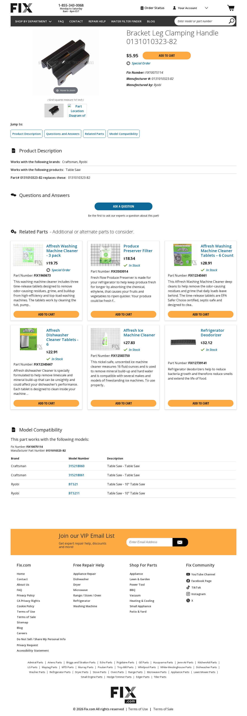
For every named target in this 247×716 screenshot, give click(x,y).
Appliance (136, 573)
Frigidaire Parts (125, 662)
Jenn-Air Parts (185, 662)
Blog (151, 21)
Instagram (198, 594)
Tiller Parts (160, 677)
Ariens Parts (55, 662)
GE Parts (144, 662)
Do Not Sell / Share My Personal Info (40, 639)
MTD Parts (68, 667)
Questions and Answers (63, 134)
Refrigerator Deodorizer (212, 332)
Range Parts (135, 672)
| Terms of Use (137, 709)
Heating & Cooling (142, 600)
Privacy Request (27, 645)
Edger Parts (143, 677)
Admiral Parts (35, 662)
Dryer (77, 584)
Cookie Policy (25, 606)
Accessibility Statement (33, 650)
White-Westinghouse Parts (176, 667)
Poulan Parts (105, 667)
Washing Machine (85, 606)
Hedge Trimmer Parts (119, 677)
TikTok (196, 587)
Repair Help (97, 21)
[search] (231, 21)
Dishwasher (81, 579)
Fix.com (24, 565)
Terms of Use (26, 611)
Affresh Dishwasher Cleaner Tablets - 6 (62, 337)
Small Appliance (140, 606)
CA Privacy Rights (28, 600)
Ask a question (123, 206)
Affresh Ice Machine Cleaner (139, 332)
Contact (76, 21)
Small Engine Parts (91, 677)
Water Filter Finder (126, 21)
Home (21, 573)
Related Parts (94, 134)
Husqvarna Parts (163, 662)
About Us (23, 584)
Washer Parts (37, 672)
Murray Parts (85, 667)
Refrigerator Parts (60, 672)
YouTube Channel (203, 574)
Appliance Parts (180, 672)
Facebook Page (201, 581)
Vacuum (135, 595)
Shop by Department (31, 21)
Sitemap (22, 622)
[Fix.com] (23, 8)
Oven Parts (117, 672)
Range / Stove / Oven (87, 595)
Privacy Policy (26, 595)
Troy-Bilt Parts (125, 667)
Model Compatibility (123, 134)
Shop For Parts (143, 565)
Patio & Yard (138, 611)
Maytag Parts (49, 667)
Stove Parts (99, 672)
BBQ (132, 590)
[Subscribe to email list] (180, 542)
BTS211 (74, 493)
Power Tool (137, 584)
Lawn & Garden (140, 579)
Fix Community (200, 565)
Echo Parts (106, 662)
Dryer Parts (81, 672)
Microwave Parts (157, 672)
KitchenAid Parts (207, 662)
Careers (22, 633)
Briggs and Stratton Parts (81, 662)
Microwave (80, 590)
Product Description (26, 134)
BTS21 (73, 484)
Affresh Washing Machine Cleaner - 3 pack (62, 251)
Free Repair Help (88, 565)
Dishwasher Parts (206, 667)
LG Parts (32, 667)
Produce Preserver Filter (138, 248)
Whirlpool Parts (147, 667)
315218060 (76, 466)
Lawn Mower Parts (204, 672)
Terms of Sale (26, 617)
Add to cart (167, 55)
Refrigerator (81, 600)
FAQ (61, 21)
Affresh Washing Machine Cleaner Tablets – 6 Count (217, 251)
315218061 (76, 475)
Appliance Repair (84, 573)
